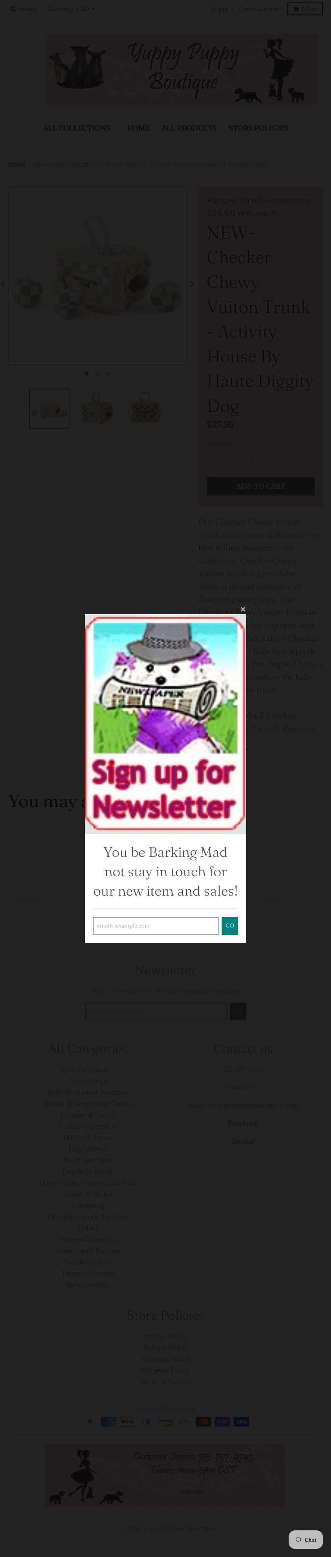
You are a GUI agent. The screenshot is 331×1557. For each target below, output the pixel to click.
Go (230, 925)
